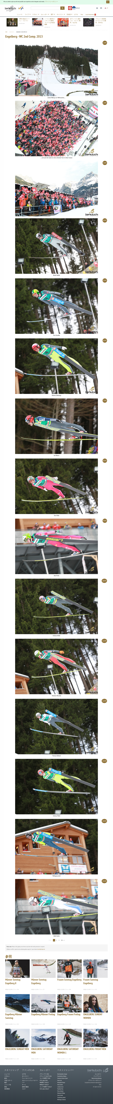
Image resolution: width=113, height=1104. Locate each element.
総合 (5, 1078)
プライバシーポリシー (51, 1)
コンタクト (98, 1074)
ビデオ (24, 1074)
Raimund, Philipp (61, 1093)
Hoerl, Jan (59, 1080)
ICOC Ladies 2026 (44, 1080)
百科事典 (7, 1089)
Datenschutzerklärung (96, 1078)
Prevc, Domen (60, 1091)
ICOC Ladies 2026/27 (44, 1089)
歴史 (5, 1087)
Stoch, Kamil (60, 1095)
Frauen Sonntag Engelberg (69, 979)
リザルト (7, 1076)
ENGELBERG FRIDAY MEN (94, 1049)
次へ (62, 940)
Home (6, 32)
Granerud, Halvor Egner (62, 1078)
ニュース (7, 1074)
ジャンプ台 (7, 1084)
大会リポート (8, 1080)
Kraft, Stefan (60, 1084)
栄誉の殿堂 (25, 1087)
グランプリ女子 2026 (46, 1076)
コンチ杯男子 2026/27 (46, 1087)
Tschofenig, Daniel (61, 1097)
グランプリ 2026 (44, 1074)
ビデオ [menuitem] (76, 14)
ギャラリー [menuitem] (60, 14)
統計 (5, 1082)
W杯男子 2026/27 (44, 1082)
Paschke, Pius (60, 1089)
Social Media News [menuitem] (90, 14)
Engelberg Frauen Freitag (68, 1014)
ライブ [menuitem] (27, 14)
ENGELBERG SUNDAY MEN (17, 1049)
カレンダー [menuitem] (44, 14)
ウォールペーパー (27, 1078)
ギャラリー (12, 32)
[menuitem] (97, 8)
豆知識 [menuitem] (69, 14)
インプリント (97, 1076)
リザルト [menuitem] (35, 14)
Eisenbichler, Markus (61, 1076)
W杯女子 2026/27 (44, 1084)
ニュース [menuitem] (19, 14)
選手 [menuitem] (52, 14)
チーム (24, 1084)
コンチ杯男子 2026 (45, 1078)
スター (24, 1089)
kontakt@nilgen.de (41, 949)
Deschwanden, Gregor (62, 1074)
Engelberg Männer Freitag (43, 1014)
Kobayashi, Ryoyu (61, 1082)
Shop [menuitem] (82, 14)
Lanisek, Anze (60, 1087)
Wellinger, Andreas (61, 1099)
